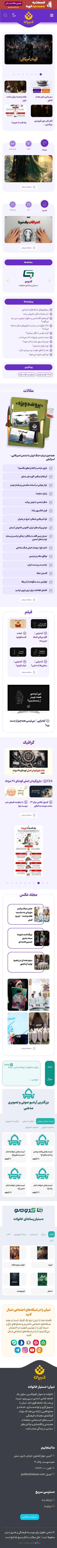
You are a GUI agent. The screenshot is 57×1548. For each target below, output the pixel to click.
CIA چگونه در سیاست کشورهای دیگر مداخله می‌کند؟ (29, 327)
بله (14, 1343)
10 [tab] (7, 883)
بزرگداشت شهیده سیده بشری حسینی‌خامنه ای (24, 938)
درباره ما (48, 1506)
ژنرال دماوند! (41, 493)
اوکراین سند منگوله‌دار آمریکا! (34, 582)
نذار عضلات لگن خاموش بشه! (36, 314)
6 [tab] (18, 74)
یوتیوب (32, 1350)
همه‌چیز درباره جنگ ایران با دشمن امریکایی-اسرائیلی (32, 457)
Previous (49, 50)
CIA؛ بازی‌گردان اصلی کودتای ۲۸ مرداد (28, 781)
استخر (50, 1291)
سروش (21, 1343)
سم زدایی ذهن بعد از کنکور (44, 98)
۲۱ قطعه (8, 1159)
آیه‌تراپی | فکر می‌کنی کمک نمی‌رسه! (40, 637)
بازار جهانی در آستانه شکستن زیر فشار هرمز (28, 485)
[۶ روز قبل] (18, 623)
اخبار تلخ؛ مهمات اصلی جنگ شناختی (31, 548)
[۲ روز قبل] (39, 623)
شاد (43, 1343)
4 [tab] (27, 74)
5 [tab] (23, 74)
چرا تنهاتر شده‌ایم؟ (41, 346)
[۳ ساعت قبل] (42, 111)
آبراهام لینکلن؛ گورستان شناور (34, 476)
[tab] (44, 146)
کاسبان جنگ (41, 573)
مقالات (28, 391)
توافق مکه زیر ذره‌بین (38, 556)
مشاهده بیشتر (26, 187)
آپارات (36, 1343)
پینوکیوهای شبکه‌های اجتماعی (35, 309)
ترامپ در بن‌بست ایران (37, 565)
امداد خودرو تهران (44, 374)
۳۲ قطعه (36, 1192)
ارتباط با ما (47, 1500)
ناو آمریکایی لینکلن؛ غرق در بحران (32, 519)
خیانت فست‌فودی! (21, 635)
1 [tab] (41, 74)
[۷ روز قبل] (40, 791)
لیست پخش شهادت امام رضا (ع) (43, 1187)
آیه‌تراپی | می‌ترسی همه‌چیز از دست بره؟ (29, 723)
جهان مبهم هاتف (18, 1265)
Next (8, 50)
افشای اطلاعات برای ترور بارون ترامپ (31, 590)
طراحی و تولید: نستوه (27, 1542)
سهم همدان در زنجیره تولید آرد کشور (22, 962)
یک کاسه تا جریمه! (19, 122)
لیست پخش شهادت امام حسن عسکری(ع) (15, 1153)
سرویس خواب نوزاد (26, 374)
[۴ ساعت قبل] (41, 938)
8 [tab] (16, 883)
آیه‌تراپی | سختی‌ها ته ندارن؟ (39, 663)
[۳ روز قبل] (28, 168)
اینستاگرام (25, 1350)
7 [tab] (14, 74)
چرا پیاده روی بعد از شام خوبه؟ (35, 341)
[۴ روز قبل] (39, 652)
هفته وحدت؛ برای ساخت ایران (16, 98)
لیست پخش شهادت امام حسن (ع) (15, 1187)
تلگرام (18, 1350)
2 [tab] (36, 74)
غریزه (50, 1265)
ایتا (39, 1350)
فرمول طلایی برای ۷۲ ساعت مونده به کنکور (41, 804)
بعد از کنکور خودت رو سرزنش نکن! (34, 350)
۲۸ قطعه (35, 1159)
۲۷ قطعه (8, 1192)
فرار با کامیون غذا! (39, 511)
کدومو (28, 281)
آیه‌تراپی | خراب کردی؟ (19, 663)
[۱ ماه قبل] (28, 229)
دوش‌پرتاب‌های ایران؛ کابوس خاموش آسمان (28, 528)
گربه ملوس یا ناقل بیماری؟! (37, 333)
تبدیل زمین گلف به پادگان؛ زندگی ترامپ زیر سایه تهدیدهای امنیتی (26, 537)
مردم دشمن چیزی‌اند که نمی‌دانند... (33, 337)
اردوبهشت (21, 1291)
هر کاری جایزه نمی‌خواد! (39, 354)
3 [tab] (32, 74)
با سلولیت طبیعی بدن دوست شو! (16, 804)
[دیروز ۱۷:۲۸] (15, 111)
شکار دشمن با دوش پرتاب (36, 502)
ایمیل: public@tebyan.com (36, 1474)
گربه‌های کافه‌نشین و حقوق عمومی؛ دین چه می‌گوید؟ (30, 320)
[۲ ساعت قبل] (28, 49)
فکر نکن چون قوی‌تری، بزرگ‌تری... (43, 122)
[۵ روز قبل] (18, 652)
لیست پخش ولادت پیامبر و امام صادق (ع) (42, 1153)
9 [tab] (12, 883)
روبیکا (29, 1343)
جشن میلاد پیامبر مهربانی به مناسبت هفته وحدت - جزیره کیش (23, 914)
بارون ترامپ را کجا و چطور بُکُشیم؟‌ (32, 468)
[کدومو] (28, 273)
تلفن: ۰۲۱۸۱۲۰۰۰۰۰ (43, 1468)
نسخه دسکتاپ (29, 1517)
